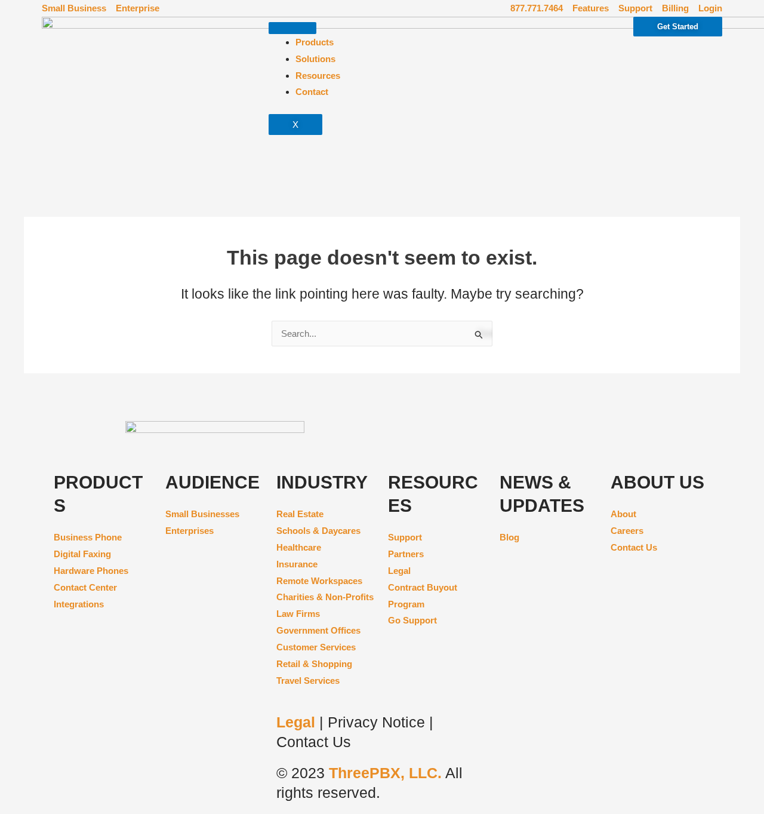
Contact (311, 92)
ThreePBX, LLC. (385, 772)
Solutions (315, 59)
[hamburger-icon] (292, 28)
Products (314, 42)
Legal (297, 722)
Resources (317, 75)
